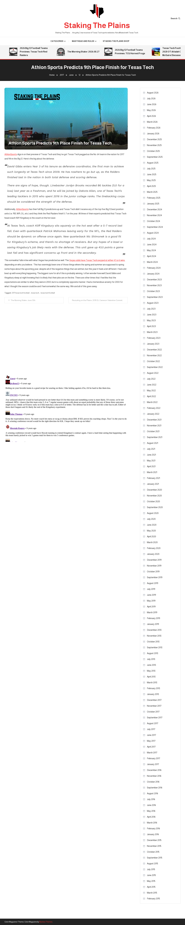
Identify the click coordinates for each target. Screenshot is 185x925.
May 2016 (151, 811)
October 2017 (153, 712)
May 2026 (151, 110)
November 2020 (154, 495)
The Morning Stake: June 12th (23, 300)
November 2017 (154, 706)
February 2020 (153, 548)
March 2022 (152, 402)
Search (174, 18)
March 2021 (152, 472)
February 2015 (153, 898)
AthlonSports (10, 154)
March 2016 (152, 823)
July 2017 (151, 729)
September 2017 (154, 717)
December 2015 (154, 840)
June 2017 (151, 735)
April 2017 (151, 747)
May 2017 (151, 741)
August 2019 (152, 583)
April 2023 (151, 326)
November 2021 (154, 425)
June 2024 (152, 244)
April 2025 (151, 186)
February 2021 (153, 478)
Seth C (30, 137)
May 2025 (151, 180)
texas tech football (48, 293)
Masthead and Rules (83, 41)
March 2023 (152, 332)
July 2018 (151, 659)
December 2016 (154, 770)
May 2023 (151, 320)
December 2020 (154, 490)
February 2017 (153, 758)
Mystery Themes (45, 922)
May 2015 (151, 881)
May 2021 (151, 460)
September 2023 (155, 297)
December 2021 (154, 420)
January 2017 (153, 764)
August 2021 (152, 443)
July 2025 (151, 168)
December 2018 (154, 630)
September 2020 (155, 507)
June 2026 (151, 104)
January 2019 (153, 624)
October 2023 (153, 291)
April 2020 (151, 536)
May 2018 (151, 671)
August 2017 (152, 723)
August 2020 (153, 513)
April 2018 (151, 677)
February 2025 (153, 198)
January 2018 (153, 694)
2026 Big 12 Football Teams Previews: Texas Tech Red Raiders (25, 51)
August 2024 (153, 233)
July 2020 (151, 519)
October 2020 (153, 501)
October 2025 (153, 151)
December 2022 (154, 349)
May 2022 (151, 390)
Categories (57, 41)
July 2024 (151, 239)
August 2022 (152, 373)
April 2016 (151, 817)
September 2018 (154, 647)
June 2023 (151, 314)
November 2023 (154, 285)
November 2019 (154, 566)
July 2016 (151, 799)
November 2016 (154, 776)
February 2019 (153, 618)
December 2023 (154, 279)
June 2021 (151, 455)
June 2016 (151, 805)
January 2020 (153, 554)
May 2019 (151, 601)
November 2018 (154, 636)
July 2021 (151, 449)
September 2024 (155, 227)
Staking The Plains (97, 25)
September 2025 (155, 157)
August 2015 (152, 863)
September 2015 (154, 858)
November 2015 (154, 846)
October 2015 (153, 852)
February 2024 (154, 268)
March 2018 (152, 682)
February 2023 (153, 338)
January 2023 (153, 344)
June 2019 (151, 595)
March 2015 (152, 893)
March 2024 (152, 262)
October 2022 (153, 361)
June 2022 (151, 385)
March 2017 (152, 752)
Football (13, 132)
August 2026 (152, 93)
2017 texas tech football (21, 293)
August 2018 (152, 653)
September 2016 (154, 787)
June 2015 (151, 875)
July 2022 (151, 379)
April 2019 (151, 606)
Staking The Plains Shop (116, 41)
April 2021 (151, 466)
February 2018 (153, 688)
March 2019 (152, 612)
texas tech (35, 293)
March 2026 (152, 122)
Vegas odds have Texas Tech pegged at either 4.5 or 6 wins (97, 260)
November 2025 (154, 145)
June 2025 (151, 174)
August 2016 (152, 793)
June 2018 (151, 665)
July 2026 (151, 98)
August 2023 (152, 303)
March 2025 (152, 192)
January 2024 (153, 274)
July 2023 (151, 309)
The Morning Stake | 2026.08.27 (75, 52)
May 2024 (151, 250)
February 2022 (153, 408)
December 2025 (154, 139)
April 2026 (151, 116)
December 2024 (154, 209)
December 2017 (154, 700)
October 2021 (153, 431)
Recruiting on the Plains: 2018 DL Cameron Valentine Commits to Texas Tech (100, 300)
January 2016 (153, 834)
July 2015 (151, 869)
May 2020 (151, 531)
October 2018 (153, 641)
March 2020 (152, 542)
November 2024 (154, 215)
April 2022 (151, 396)
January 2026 (153, 133)
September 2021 (154, 437)
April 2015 (151, 887)
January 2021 (153, 484)
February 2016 (153, 828)
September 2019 (154, 577)
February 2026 (153, 128)
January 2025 (153, 203)
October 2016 (153, 782)
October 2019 (153, 571)
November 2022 (154, 355)
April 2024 (151, 256)
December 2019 (154, 560)
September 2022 (155, 367)
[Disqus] (66, 337)
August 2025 (152, 163)
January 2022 (153, 414)
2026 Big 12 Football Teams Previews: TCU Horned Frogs (122, 52)
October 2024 (153, 221)
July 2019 (151, 589)
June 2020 (151, 525)
